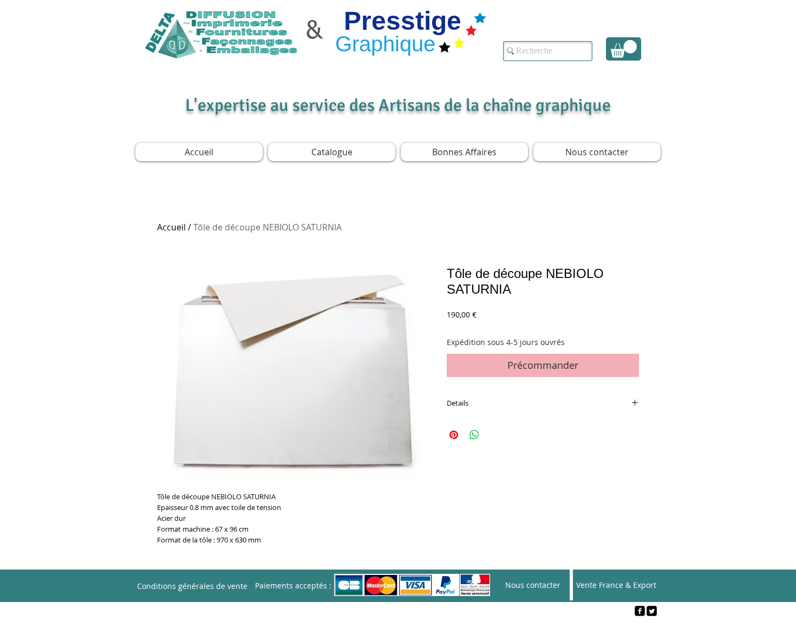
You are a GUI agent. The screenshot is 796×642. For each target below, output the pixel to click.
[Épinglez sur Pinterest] (453, 434)
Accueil (171, 227)
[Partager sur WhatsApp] (474, 434)
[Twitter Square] (652, 611)
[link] (623, 49)
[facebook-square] (640, 611)
